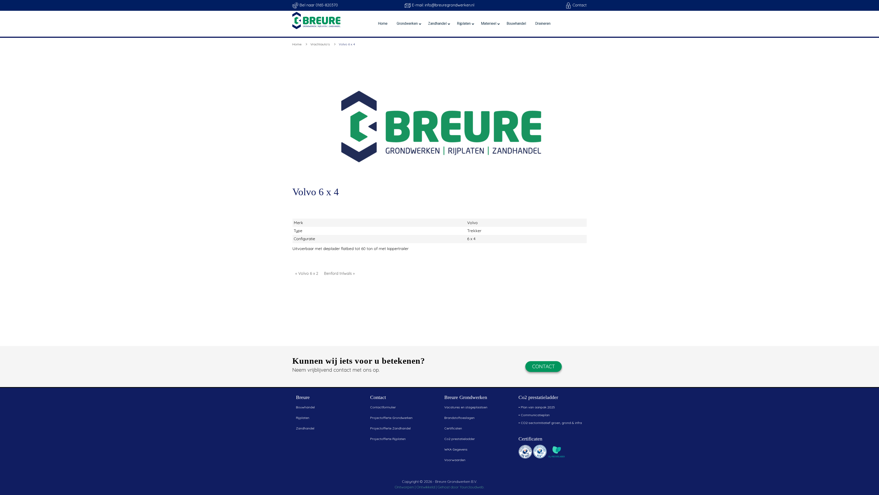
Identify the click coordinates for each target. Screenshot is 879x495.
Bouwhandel (305, 407)
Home (296, 44)
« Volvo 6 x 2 (306, 273)
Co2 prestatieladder (459, 439)
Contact (579, 5)
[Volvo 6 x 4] (439, 124)
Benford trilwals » (339, 273)
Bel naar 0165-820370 (318, 5)
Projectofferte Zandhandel (390, 428)
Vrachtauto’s (320, 44)
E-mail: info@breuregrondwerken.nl (442, 5)
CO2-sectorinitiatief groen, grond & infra (551, 423)
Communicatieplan (535, 415)
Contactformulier (383, 407)
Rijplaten (302, 418)
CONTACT (543, 366)
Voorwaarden (454, 460)
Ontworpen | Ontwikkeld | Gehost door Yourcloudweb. (439, 487)
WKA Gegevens (455, 449)
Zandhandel (305, 428)
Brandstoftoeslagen (459, 418)
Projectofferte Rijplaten (388, 439)
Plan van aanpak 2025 (538, 407)
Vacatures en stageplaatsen (465, 407)
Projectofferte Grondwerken (391, 418)
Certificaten (453, 428)
